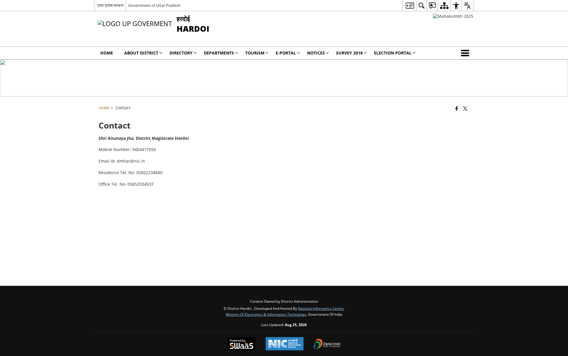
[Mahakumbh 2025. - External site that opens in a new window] (453, 16)
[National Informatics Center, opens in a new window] (284, 344)
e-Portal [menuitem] (286, 53)
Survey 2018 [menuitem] (349, 53)
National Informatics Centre (320, 308)
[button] (466, 53)
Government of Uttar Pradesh (154, 5)
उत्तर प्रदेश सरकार (110, 5)
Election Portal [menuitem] (393, 53)
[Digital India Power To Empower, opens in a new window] (327, 344)
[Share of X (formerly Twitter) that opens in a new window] (465, 108)
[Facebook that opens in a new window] (456, 108)
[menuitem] (409, 5)
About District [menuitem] (141, 53)
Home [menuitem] (106, 53)
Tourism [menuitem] (254, 53)
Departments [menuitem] (219, 53)
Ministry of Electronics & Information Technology (266, 314)
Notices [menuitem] (316, 53)
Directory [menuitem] (181, 53)
